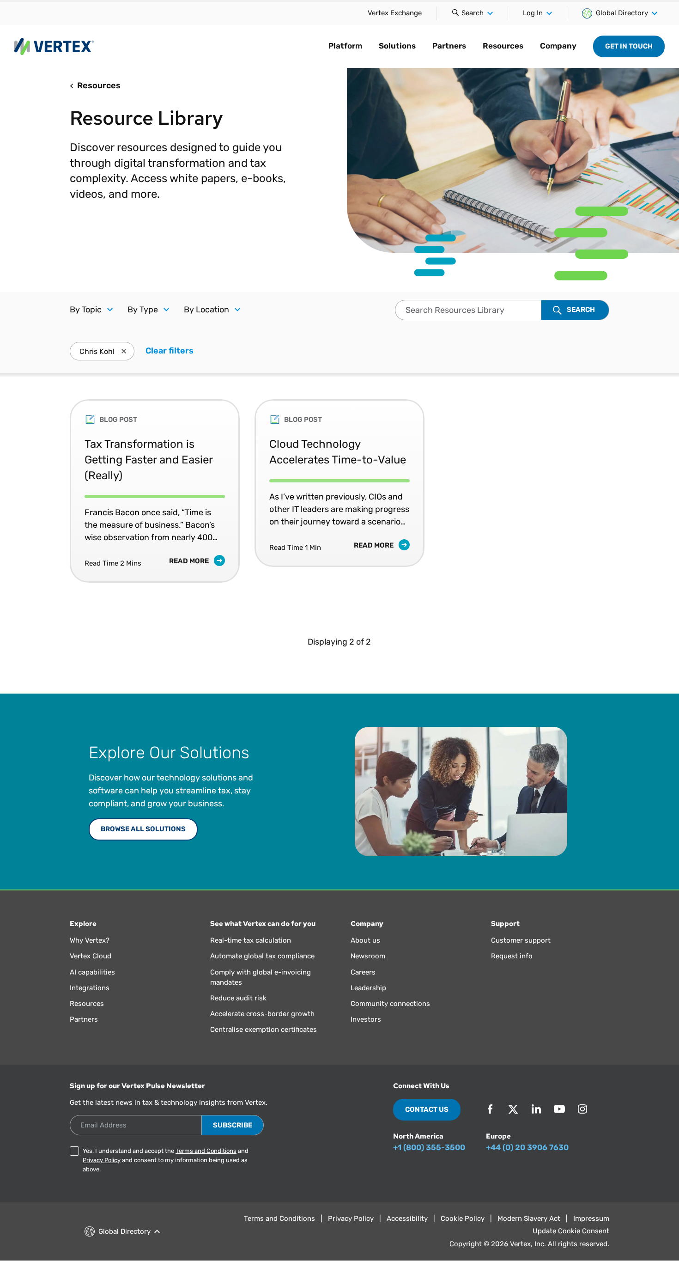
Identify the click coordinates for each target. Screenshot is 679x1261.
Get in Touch (629, 46)
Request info (512, 956)
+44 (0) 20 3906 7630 (527, 1147)
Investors (366, 1019)
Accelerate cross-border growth (262, 1014)
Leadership (368, 988)
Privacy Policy (102, 1160)
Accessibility (407, 1218)
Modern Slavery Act (528, 1218)
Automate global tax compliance (262, 956)
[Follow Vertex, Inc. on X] (513, 1109)
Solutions (397, 45)
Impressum (591, 1218)
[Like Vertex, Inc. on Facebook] (490, 1109)
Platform (345, 45)
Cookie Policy (463, 1218)
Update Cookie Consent (571, 1231)
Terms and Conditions (206, 1150)
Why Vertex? (89, 940)
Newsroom (368, 956)
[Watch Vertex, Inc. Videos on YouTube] (559, 1109)
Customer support (521, 940)
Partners (449, 45)
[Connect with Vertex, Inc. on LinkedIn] (536, 1109)
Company (558, 45)
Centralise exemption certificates (263, 1029)
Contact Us (427, 1109)
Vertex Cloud (90, 956)
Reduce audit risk (238, 998)
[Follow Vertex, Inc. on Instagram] (582, 1109)
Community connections (390, 1003)
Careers (363, 972)
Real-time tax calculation (250, 940)
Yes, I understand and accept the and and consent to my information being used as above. (166, 1160)
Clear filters (170, 351)
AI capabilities (92, 972)
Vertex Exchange (395, 13)
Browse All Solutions (143, 829)
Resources (503, 45)
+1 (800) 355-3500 (429, 1147)
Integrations (89, 988)
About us (365, 940)
